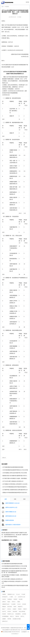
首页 (2, 6)
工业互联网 (13, 604)
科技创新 (4, 614)
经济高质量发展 (5, 616)
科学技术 (9, 611)
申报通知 (7, 6)
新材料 (15, 606)
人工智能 (11, 596)
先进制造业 (9, 599)
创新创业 (4, 601)
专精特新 (4, 594)
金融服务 (4, 618)
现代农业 (9, 609)
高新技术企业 (4, 621)
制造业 (8, 601)
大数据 (18, 601)
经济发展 (24, 614)
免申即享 (15, 599)
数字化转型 (9, 606)
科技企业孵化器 (22, 611)
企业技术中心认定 (21, 596)
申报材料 (19, 609)
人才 (15, 596)
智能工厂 (4, 609)
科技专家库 (15, 611)
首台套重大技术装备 (17, 618)
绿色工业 (12, 616)
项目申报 (9, 618)
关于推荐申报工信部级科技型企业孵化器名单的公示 (15, 489)
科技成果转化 (18, 614)
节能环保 (17, 616)
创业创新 (20, 599)
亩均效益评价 (4, 596)
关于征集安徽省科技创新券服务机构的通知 (12, 467)
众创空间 (4, 599)
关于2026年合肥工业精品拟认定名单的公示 (12, 481)
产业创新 (23, 594)
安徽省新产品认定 (5, 604)
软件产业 (22, 616)
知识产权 (4, 611)
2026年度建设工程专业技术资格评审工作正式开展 (14, 472)
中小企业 (18, 594)
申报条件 (25, 609)
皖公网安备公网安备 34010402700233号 (11, 631)
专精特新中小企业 (10, 594)
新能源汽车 (20, 606)
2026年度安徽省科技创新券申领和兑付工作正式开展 (15, 470)
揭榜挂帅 (4, 606)
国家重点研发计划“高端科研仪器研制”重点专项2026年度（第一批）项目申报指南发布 (14, 476)
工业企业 (19, 604)
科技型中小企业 (10, 614)
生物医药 (14, 609)
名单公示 (4, 457)
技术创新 (24, 604)
